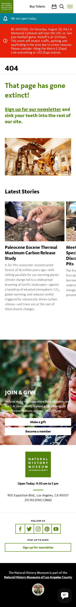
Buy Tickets (37, 6)
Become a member (38, 431)
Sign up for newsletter (38, 547)
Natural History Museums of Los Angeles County (38, 577)
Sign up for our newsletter (33, 109)
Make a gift (38, 422)
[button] (64, 595)
